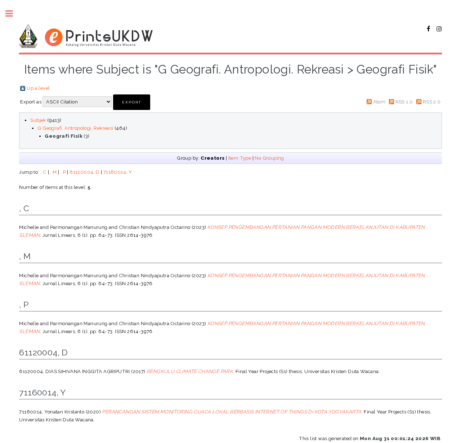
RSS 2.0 (432, 102)
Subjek (38, 120)
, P (63, 172)
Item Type (239, 158)
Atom (379, 102)
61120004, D (84, 172)
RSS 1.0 (404, 102)
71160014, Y (117, 172)
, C (43, 172)
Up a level (38, 88)
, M (53, 172)
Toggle (13, 13)
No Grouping (269, 158)
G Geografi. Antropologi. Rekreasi (75, 128)
